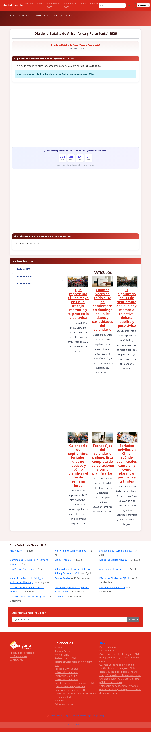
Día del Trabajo (63, 559)
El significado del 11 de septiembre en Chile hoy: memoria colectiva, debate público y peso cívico (126, 308)
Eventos (41, 3)
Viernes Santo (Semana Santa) (71, 550)
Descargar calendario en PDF (70, 690)
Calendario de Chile (12, 5)
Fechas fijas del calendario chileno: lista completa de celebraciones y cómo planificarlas (103, 459)
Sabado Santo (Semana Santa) (115, 550)
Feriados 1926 (23, 269)
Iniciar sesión (143, 5)
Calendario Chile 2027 (66, 679)
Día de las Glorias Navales (113, 559)
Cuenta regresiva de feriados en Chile (75, 683)
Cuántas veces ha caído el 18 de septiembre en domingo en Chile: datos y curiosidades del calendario (102, 310)
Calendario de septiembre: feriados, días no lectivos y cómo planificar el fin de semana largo (78, 465)
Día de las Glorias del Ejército (115, 578)
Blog (83, 3)
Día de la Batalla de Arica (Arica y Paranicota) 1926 (75, 33)
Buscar (131, 5)
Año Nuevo (16, 550)
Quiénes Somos (18, 656)
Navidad (59, 596)
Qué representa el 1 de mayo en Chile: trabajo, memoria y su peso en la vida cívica (78, 304)
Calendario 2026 (53, 5)
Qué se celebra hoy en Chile (70, 686)
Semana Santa (62, 651)
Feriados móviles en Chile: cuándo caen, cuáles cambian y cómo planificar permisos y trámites (127, 463)
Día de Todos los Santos (112, 587)
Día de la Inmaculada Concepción (28, 596)
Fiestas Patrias (62, 578)
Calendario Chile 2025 (66, 672)
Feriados (30, 3)
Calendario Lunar (64, 704)
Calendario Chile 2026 (66, 675)
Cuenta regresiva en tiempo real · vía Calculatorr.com (75, 165)
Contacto (93, 3)
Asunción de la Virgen (111, 569)
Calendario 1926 (24, 276)
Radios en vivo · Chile (66, 658)
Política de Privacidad (66, 668)
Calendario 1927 (24, 283)
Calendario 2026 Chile (75, 725)
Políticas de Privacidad (22, 652)
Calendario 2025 (70, 5)
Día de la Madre (107, 647)
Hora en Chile (62, 654)
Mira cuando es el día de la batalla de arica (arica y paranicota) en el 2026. (55, 74)
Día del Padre (106, 650)
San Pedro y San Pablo (22, 569)
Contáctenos (16, 659)
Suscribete (133, 619)
